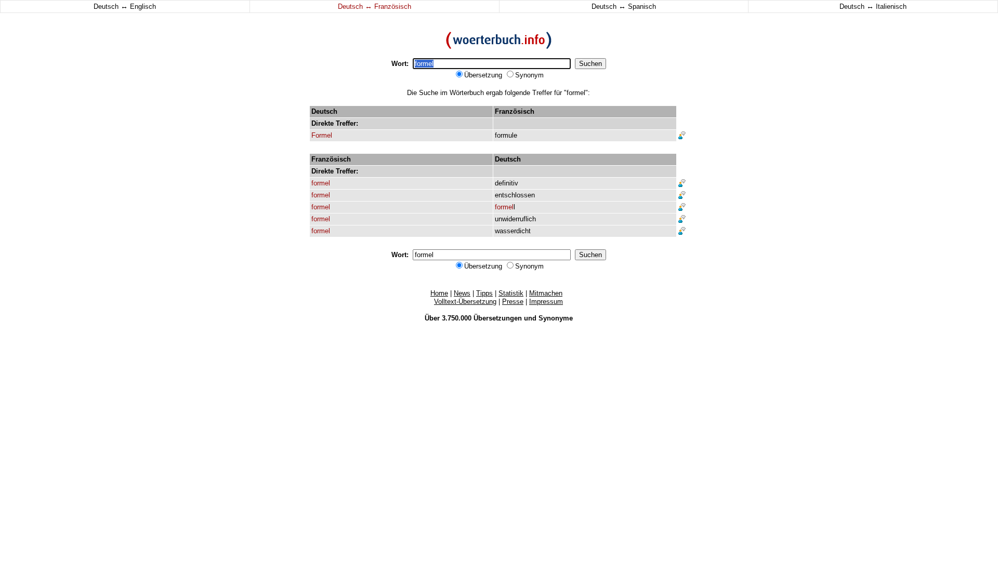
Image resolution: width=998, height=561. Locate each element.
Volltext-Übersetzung (465, 301)
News (462, 293)
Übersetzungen (498, 318)
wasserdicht (513, 231)
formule (506, 135)
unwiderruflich (515, 219)
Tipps (484, 293)
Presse (512, 301)
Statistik (510, 293)
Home (439, 293)
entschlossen (515, 195)
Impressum (546, 301)
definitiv (506, 183)
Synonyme (556, 318)
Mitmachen (545, 293)
